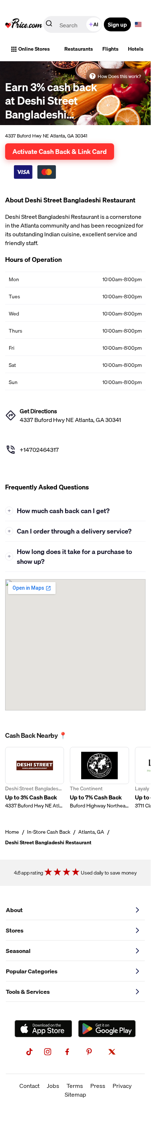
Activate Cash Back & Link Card (59, 151)
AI (95, 24)
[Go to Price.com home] (23, 24)
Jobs (53, 1085)
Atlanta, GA (91, 832)
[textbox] (138, 24)
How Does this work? (119, 76)
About (14, 910)
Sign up (117, 24)
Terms (75, 1085)
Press (97, 1085)
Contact (29, 1085)
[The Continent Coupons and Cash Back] (99, 778)
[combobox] (73, 24)
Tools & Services (28, 991)
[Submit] (49, 25)
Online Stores (34, 49)
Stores (14, 930)
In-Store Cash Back (48, 832)
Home (12, 832)
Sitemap (75, 1094)
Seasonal (18, 951)
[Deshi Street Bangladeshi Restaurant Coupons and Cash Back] (34, 778)
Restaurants (78, 49)
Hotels (135, 49)
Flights (110, 49)
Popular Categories (31, 971)
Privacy (122, 1085)
